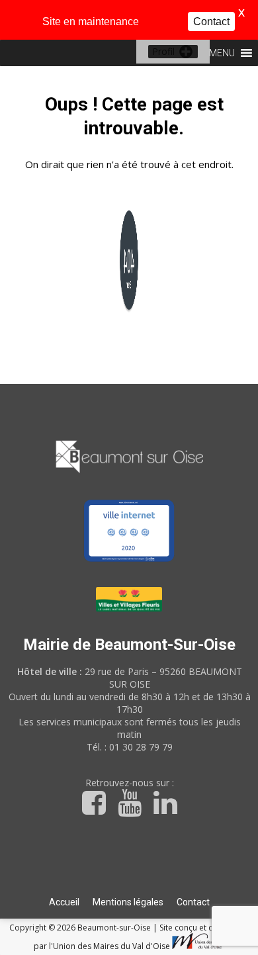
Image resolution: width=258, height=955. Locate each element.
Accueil (64, 902)
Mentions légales (128, 902)
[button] (163, 51)
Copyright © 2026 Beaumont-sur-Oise (81, 927)
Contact (193, 902)
